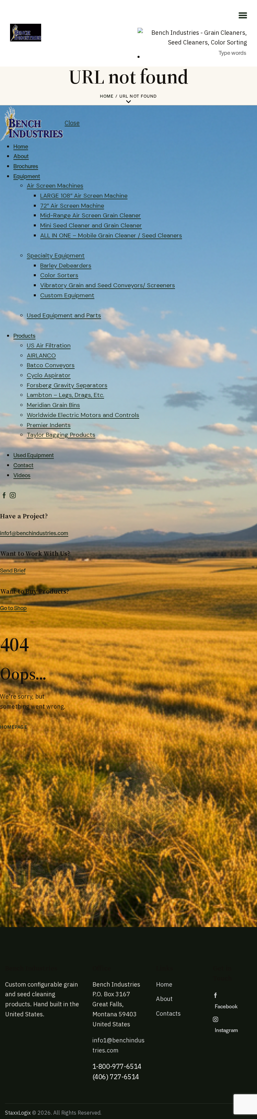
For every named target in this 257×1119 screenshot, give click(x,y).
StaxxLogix (18, 1112)
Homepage (13, 727)
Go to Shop (13, 608)
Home (106, 96)
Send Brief (12, 570)
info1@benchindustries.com (34, 533)
